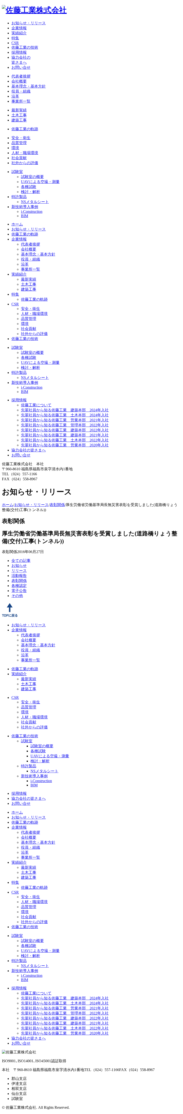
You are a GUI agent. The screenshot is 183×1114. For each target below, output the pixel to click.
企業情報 (19, 28)
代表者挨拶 (20, 76)
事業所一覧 (20, 101)
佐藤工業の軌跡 (24, 129)
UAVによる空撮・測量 (40, 182)
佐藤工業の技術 (24, 47)
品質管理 (19, 143)
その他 (17, 596)
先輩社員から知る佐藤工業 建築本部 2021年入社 (65, 435)
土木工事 (19, 115)
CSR (15, 43)
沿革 (15, 96)
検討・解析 (30, 192)
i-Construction (31, 211)
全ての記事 (20, 561)
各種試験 (28, 187)
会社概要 (19, 81)
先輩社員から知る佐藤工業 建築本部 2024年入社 (65, 410)
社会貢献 (19, 158)
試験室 (17, 172)
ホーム (17, 224)
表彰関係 (57, 505)
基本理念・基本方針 (28, 86)
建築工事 (19, 120)
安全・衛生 (20, 138)
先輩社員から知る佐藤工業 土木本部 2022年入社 (65, 440)
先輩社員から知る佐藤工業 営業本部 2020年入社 (65, 445)
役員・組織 (20, 91)
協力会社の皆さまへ (28, 450)
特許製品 (19, 197)
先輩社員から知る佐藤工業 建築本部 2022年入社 (65, 430)
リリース (19, 571)
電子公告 (19, 591)
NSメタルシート (35, 202)
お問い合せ (20, 67)
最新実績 (19, 110)
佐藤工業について (36, 405)
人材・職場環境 (24, 153)
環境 (15, 148)
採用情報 (19, 52)
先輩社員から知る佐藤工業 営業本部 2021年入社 (65, 420)
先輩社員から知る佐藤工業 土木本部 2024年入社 (65, 415)
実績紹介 (19, 33)
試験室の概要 (32, 177)
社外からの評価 (24, 163)
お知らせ (19, 566)
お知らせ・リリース (28, 23)
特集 (15, 38)
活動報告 (19, 576)
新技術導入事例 (24, 207)
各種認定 (19, 586)
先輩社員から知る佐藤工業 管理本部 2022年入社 (65, 425)
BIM (24, 216)
